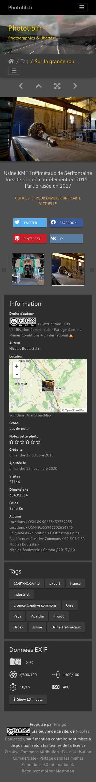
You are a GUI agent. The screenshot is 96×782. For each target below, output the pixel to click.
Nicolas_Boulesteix (24, 549)
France (75, 583)
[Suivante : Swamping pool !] (75, 86)
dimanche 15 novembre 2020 (33, 468)
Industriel (21, 594)
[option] (28, 269)
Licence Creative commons (35, 605)
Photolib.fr (20, 7)
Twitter (30, 222)
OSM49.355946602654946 (50, 527)
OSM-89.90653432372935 (50, 521)
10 (73, 549)
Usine (37, 626)
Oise (69, 605)
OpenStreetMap (75, 410)
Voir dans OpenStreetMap (30, 415)
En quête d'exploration (28, 533)
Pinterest (31, 238)
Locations (17, 521)
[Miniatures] (38, 86)
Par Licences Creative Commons (35, 538)
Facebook (68, 222)
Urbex (18, 626)
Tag (25, 61)
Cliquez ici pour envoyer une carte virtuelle (48, 200)
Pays (17, 615)
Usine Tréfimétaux (66, 626)
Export (54, 583)
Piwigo (59, 615)
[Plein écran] (57, 86)
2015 (63, 549)
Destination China (64, 533)
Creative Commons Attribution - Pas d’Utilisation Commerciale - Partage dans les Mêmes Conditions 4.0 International (48, 758)
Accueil (11, 61)
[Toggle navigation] (82, 7)
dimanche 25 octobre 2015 (31, 455)
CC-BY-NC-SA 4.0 (27, 583)
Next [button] (92, 270)
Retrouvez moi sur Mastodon (48, 770)
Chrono (49, 549)
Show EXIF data (29, 699)
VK (62, 238)
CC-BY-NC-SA (74, 538)
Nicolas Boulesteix (24, 544)
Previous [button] (4, 270)
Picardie (37, 615)
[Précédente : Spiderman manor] (20, 86)
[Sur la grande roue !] (48, 385)
